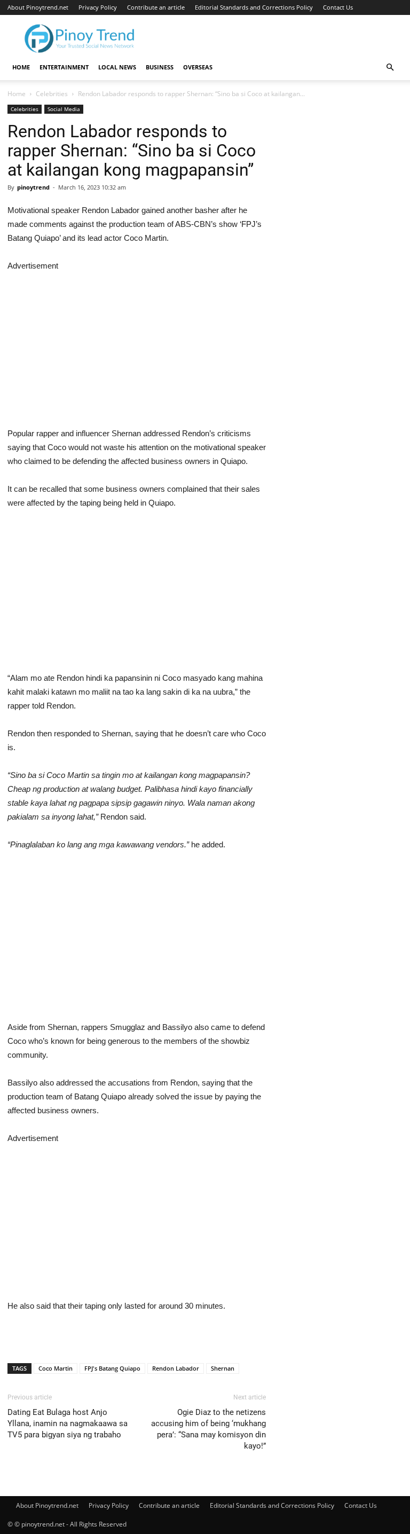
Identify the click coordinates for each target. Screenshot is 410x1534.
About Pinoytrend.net (37, 7)
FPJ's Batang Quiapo (112, 1368)
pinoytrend (33, 187)
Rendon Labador (175, 1368)
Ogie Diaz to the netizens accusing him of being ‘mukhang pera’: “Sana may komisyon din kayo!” (208, 1429)
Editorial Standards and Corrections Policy (254, 7)
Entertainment (64, 67)
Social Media (64, 109)
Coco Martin (55, 1368)
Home (21, 67)
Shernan (222, 1368)
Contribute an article (156, 7)
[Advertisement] (136, 347)
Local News (117, 67)
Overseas (197, 67)
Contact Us (338, 7)
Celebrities (52, 93)
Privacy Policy (97, 7)
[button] (390, 67)
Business (160, 67)
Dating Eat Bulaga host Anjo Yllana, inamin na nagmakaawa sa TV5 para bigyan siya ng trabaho (67, 1423)
